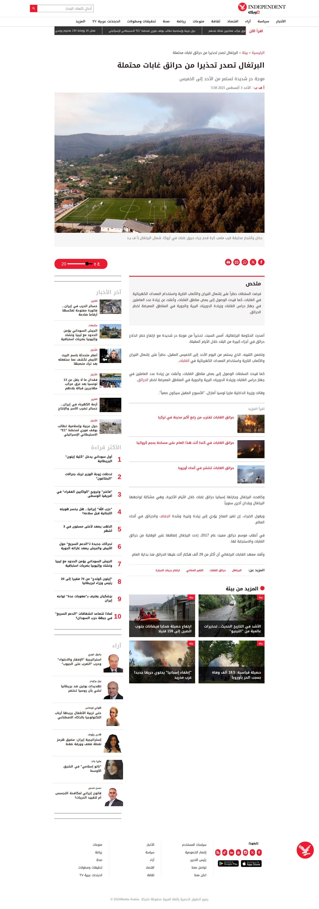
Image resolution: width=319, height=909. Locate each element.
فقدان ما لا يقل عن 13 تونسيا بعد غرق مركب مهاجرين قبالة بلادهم (80, 384)
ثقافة (215, 21)
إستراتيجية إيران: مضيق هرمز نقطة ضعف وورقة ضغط (79, 742)
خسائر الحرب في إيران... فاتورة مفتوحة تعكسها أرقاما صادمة (79, 310)
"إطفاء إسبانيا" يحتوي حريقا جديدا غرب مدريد (163, 675)
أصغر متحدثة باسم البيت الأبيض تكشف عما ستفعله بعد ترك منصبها (77, 359)
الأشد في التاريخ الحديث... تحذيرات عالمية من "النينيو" (232, 629)
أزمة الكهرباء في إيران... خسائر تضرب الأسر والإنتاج (77, 406)
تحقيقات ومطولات (141, 21)
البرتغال (237, 570)
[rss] (217, 852)
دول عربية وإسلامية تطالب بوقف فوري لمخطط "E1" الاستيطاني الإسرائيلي (170, 30)
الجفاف (164, 516)
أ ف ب (259, 87)
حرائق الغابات (218, 570)
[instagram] (245, 852)
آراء (248, 21)
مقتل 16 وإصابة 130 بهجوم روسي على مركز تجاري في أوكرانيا (77, 30)
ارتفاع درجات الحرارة (168, 570)
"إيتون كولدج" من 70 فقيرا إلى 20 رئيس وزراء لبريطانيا (86, 581)
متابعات (93, 325)
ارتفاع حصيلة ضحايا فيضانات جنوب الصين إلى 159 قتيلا (163, 629)
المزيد (80, 21)
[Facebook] (259, 852)
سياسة (263, 21)
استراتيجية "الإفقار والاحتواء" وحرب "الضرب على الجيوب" (79, 662)
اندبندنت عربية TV (106, 21)
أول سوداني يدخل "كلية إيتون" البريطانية (88, 459)
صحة (166, 21)
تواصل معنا (199, 867)
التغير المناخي (194, 570)
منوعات (198, 21)
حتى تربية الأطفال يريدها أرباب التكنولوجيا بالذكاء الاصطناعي (78, 715)
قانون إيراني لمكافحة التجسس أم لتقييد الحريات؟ (78, 795)
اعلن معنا (200, 875)
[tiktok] (224, 852)
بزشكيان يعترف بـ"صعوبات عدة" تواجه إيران (84, 598)
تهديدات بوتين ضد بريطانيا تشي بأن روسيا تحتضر (81, 688)
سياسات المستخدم (194, 844)
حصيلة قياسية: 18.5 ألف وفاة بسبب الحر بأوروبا (236, 675)
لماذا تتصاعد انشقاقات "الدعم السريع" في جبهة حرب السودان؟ (83, 616)
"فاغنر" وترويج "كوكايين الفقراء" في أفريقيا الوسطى (84, 494)
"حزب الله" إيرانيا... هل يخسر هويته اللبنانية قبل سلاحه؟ (86, 511)
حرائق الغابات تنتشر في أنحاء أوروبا (206, 468)
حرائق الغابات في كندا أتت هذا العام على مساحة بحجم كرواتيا (185, 443)
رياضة (181, 21)
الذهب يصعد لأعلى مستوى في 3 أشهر (87, 529)
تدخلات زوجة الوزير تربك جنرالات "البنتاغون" (88, 476)
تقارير (94, 301)
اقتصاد (232, 21)
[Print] (228, 262)
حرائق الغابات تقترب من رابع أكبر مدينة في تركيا (196, 417)
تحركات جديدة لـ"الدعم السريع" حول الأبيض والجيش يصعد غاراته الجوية (85, 546)
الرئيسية (258, 52)
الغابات (184, 360)
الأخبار (281, 21)
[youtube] (238, 852)
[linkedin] (231, 852)
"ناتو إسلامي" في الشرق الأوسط (82, 769)
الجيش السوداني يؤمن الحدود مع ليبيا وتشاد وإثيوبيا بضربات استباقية (79, 335)
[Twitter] (252, 852)
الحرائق (143, 379)
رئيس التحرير (198, 859)
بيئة (245, 52)
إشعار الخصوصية (195, 852)
